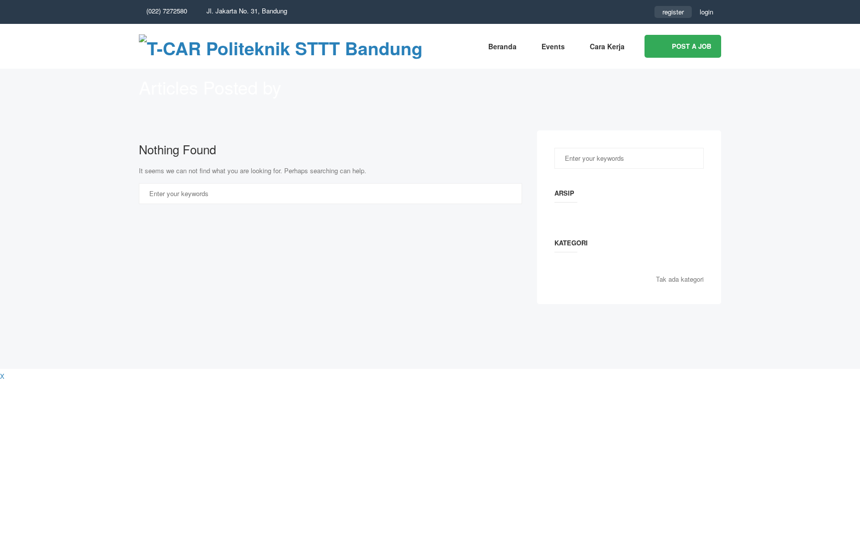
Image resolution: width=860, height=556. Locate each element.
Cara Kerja (607, 46)
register (673, 11)
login (706, 11)
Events (553, 46)
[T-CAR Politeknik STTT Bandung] (281, 46)
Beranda (502, 46)
